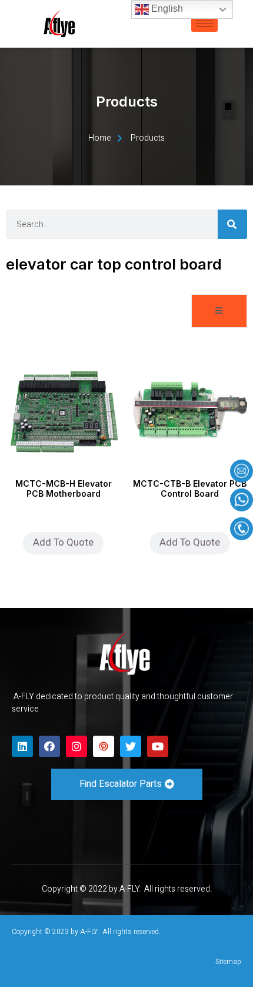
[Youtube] (157, 746)
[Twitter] (130, 746)
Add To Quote (63, 542)
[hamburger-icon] (204, 24)
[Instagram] (76, 746)
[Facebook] (49, 746)
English (166, 9)
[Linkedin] (22, 746)
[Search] (232, 224)
